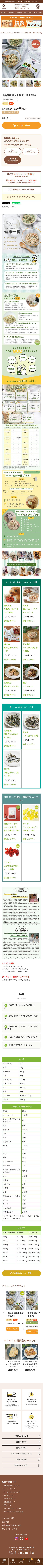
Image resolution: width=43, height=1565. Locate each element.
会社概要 (5, 1522)
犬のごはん (4, 12)
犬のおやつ (11, 12)
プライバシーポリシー (10, 1529)
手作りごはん (18, 33)
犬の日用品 (19, 12)
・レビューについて (9, 1495)
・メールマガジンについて (11, 1492)
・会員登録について (9, 1502)
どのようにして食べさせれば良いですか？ (21, 1017)
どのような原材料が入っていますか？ (21, 1037)
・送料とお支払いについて (11, 1486)
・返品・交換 (6, 1505)
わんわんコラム (38, 12)
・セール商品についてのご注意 (12, 1512)
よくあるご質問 (8, 1518)
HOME (3, 33)
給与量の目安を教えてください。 (19, 1045)
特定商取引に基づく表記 (11, 1525)
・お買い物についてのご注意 (12, 1508)
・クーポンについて (9, 1499)
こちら (21, 966)
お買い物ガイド (9, 1482)
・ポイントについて (9, 1489)
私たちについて (28, 12)
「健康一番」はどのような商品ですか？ (20, 1006)
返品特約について (9, 207)
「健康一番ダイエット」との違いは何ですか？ (21, 1028)
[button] (3, 1312)
